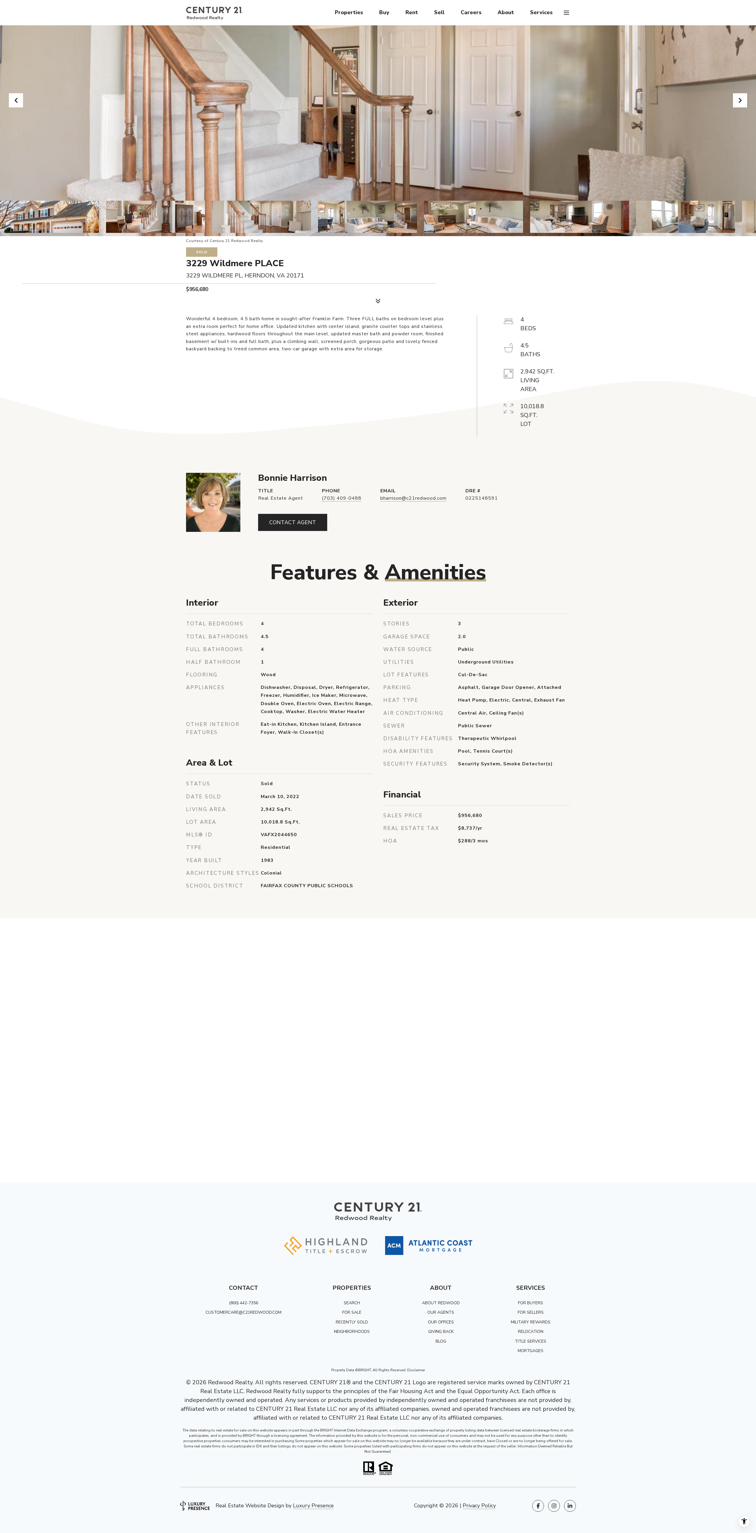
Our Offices (441, 1322)
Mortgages (530, 1351)
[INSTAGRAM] (554, 1506)
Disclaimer (416, 1370)
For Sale (351, 1312)
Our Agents (440, 1312)
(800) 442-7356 (243, 1303)
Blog (441, 1341)
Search (352, 1303)
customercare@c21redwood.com (243, 1312)
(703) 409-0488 (341, 498)
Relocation (530, 1331)
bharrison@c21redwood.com (413, 498)
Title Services (530, 1341)
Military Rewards (530, 1322)
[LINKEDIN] (570, 1506)
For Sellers (531, 1312)
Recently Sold (352, 1322)
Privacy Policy (479, 1505)
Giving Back (441, 1331)
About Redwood (441, 1303)
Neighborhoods (352, 1331)
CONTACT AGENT (292, 522)
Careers (471, 12)
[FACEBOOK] (538, 1506)
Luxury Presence (313, 1505)
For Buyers (530, 1303)
